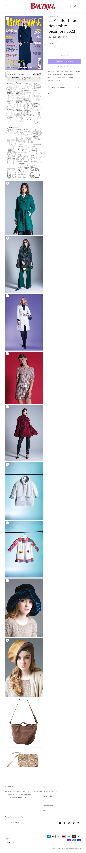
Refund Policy (48, 801)
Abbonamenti (48, 806)
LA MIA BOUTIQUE (57, 844)
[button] (6, 6)
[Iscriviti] (40, 822)
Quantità (51, 43)
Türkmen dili (11, 843)
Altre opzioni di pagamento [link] (64, 66)
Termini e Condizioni (50, 791)
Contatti (46, 810)
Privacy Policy (48, 796)
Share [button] (53, 93)
